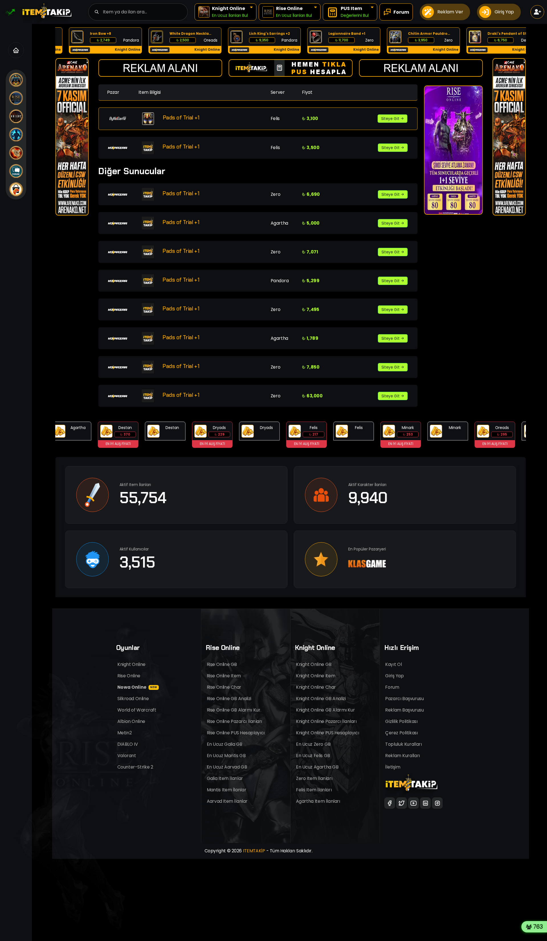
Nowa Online (137, 687)
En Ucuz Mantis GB (226, 755)
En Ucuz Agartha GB (317, 767)
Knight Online (131, 664)
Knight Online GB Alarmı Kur (325, 710)
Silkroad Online (133, 698)
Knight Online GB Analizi (321, 698)
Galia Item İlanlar (225, 778)
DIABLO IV (127, 744)
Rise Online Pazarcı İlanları (234, 721)
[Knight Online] (16, 116)
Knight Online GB (313, 664)
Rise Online (128, 675)
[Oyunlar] (16, 80)
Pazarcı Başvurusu (404, 698)
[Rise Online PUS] (16, 135)
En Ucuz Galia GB (224, 744)
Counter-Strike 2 (135, 767)
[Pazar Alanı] (16, 189)
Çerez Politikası (401, 732)
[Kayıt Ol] (537, 12)
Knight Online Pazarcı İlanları (326, 721)
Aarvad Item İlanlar (227, 801)
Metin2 (124, 732)
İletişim (392, 767)
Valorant (126, 755)
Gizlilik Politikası (401, 721)
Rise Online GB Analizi (229, 698)
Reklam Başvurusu (404, 710)
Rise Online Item (224, 675)
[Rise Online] (16, 98)
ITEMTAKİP (254, 850)
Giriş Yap (394, 675)
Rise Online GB (222, 664)
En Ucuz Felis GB (313, 755)
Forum (392, 687)
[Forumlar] (16, 171)
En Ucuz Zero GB (313, 744)
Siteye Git (390, 118)
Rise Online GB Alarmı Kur (233, 710)
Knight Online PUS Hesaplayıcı (327, 732)
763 (539, 927)
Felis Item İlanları (314, 789)
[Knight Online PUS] (16, 153)
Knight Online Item (315, 675)
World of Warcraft (136, 710)
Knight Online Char (316, 687)
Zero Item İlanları (314, 778)
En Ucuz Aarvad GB (227, 767)
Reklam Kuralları (402, 755)
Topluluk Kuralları (403, 744)
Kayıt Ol (393, 664)
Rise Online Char (224, 687)
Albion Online (131, 721)
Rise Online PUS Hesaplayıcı (236, 732)
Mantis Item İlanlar (226, 789)
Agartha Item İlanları (318, 801)
